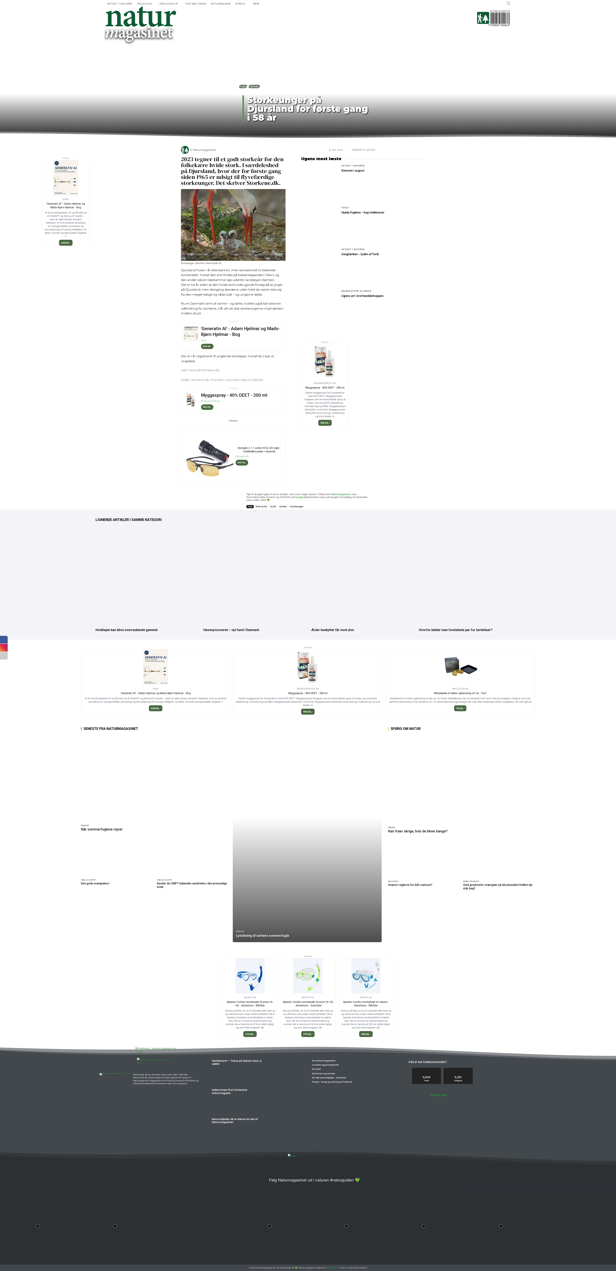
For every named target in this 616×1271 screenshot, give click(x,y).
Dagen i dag (438, 1095)
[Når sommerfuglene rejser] (155, 778)
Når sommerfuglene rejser (102, 829)
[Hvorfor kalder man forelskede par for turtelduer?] (469, 576)
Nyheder (254, 86)
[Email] (302, 140)
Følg (458, 1069)
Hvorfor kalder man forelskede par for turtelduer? (455, 630)
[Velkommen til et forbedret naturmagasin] (285, 1101)
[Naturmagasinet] (185, 150)
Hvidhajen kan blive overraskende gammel (127, 630)
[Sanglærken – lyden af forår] (319, 266)
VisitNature (332, 1267)
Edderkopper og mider (356, 291)
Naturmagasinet (205, 150)
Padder (391, 827)
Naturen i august (352, 170)
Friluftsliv (393, 881)
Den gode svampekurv (95, 883)
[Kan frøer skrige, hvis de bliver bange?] (461, 779)
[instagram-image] (38, 1225)
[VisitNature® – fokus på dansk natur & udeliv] (285, 1072)
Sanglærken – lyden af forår (360, 254)
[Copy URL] (317, 140)
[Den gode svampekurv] (117, 857)
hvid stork (261, 506)
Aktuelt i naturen (353, 165)
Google (299, 497)
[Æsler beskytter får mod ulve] (362, 576)
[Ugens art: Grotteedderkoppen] (319, 308)
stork (273, 506)
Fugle (243, 86)
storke (283, 506)
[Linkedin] (295, 140)
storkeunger (297, 506)
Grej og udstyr (88, 880)
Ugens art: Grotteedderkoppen (362, 296)
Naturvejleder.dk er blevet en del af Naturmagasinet (235, 1120)
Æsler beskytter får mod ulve (332, 630)
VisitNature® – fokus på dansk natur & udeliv (237, 1062)
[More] (324, 140)
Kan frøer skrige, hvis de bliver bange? (418, 831)
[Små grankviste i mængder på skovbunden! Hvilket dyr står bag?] (499, 858)
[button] (508, 3)
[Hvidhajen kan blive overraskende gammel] (146, 576)
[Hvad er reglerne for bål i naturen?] (424, 858)
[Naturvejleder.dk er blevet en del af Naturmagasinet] (285, 1130)
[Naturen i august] (319, 182)
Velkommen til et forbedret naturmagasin (229, 1091)
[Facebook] (288, 140)
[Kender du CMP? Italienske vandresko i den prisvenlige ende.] (193, 857)
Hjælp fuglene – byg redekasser (362, 212)
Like (426, 1069)
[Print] (310, 140)
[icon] (262, 1181)
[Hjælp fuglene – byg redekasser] (319, 224)
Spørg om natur (471, 881)
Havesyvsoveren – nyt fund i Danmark (231, 630)
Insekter (85, 825)
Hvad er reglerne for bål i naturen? (410, 884)
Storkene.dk (210, 370)
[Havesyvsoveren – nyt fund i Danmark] (254, 576)
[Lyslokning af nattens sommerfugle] (307, 838)
